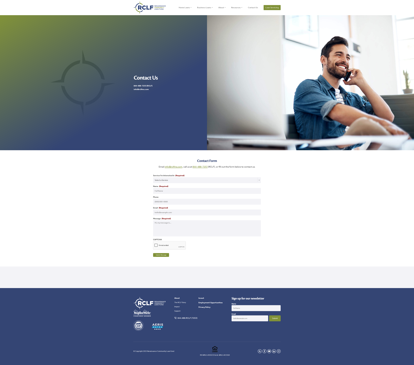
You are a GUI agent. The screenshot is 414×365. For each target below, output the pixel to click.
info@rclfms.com (173, 166)
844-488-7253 (200, 166)
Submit (275, 318)
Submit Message (161, 255)
